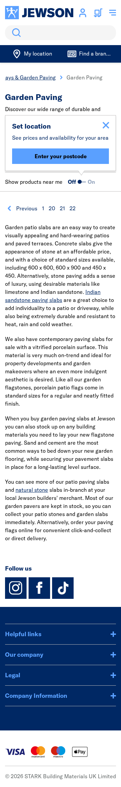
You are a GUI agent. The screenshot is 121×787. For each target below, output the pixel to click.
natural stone (31, 489)
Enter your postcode (61, 156)
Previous (26, 208)
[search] (60, 32)
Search (15, 32)
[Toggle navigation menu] (112, 12)
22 (73, 208)
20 (52, 208)
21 (62, 208)
